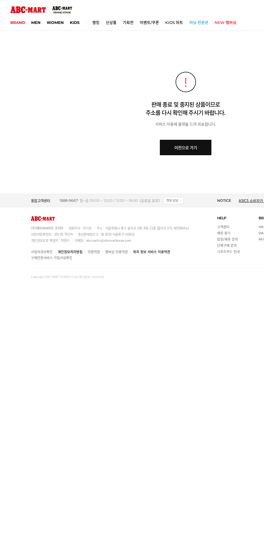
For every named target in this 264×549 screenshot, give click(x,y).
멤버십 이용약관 (116, 251)
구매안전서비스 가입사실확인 (51, 257)
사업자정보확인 (42, 251)
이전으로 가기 (185, 147)
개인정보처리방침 (70, 251)
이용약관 (94, 251)
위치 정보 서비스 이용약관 (151, 251)
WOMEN (55, 22)
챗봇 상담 (172, 200)
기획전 (128, 22)
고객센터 (223, 226)
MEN (35, 22)
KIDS (75, 22)
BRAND (17, 22)
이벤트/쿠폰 (149, 22)
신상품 (111, 22)
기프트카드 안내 (228, 251)
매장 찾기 (223, 232)
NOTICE (224, 200)
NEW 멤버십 (225, 22)
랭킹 (96, 22)
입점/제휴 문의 (227, 239)
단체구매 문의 (227, 245)
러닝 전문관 (198, 22)
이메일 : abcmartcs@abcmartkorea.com (103, 240)
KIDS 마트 (174, 22)
